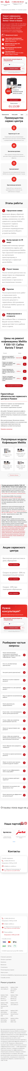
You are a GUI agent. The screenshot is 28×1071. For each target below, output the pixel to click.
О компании (4, 967)
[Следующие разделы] (27, 114)
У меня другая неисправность (14, 385)
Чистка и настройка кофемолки (12, 528)
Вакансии (3, 964)
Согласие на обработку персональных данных (14, 975)
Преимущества (5, 114)
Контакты (3, 962)
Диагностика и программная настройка (15, 532)
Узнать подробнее (13, 564)
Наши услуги (4, 972)
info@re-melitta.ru (9, 924)
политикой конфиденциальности (14, 72)
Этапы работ (15, 114)
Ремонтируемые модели (7, 970)
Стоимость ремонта (6, 957)
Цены (22, 114)
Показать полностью (6, 429)
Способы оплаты (5, 977)
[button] (22, 823)
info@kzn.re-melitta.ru (10, 866)
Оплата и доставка (6, 959)
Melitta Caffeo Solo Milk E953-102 (14, 1020)
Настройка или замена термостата (10, 534)
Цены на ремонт (14, 100)
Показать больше (14, 475)
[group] (7, 833)
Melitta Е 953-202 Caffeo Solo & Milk (4, 1020)
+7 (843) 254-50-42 (17, 2)
